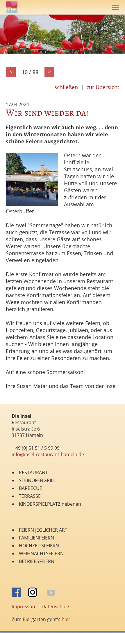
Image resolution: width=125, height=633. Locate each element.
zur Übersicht (103, 87)
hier (66, 619)
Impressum (24, 606)
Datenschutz (55, 606)
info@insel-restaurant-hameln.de (48, 454)
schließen (66, 87)
